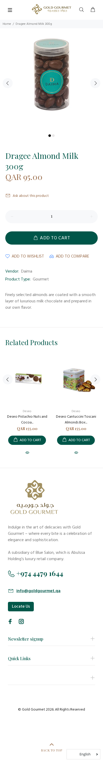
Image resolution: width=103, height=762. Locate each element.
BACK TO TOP (51, 750)
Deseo (27, 411)
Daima (26, 271)
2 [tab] (53, 135)
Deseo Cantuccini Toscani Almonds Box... (76, 420)
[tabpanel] (51, 79)
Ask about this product (31, 196)
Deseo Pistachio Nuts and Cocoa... (27, 420)
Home (7, 24)
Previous (8, 83)
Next (95, 83)
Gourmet (41, 279)
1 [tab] (49, 135)
